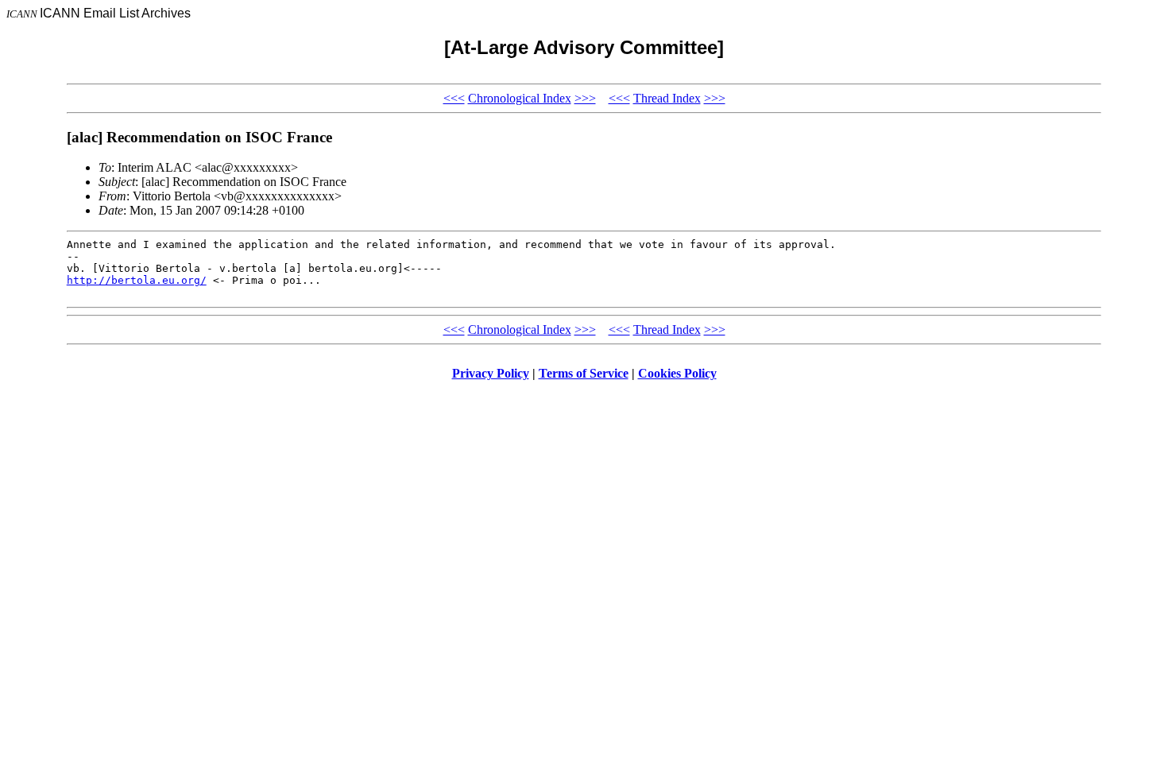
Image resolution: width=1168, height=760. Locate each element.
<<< (454, 98)
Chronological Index (519, 98)
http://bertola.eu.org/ (137, 280)
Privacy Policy (490, 373)
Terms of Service (583, 373)
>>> (585, 98)
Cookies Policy (677, 373)
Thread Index (667, 98)
